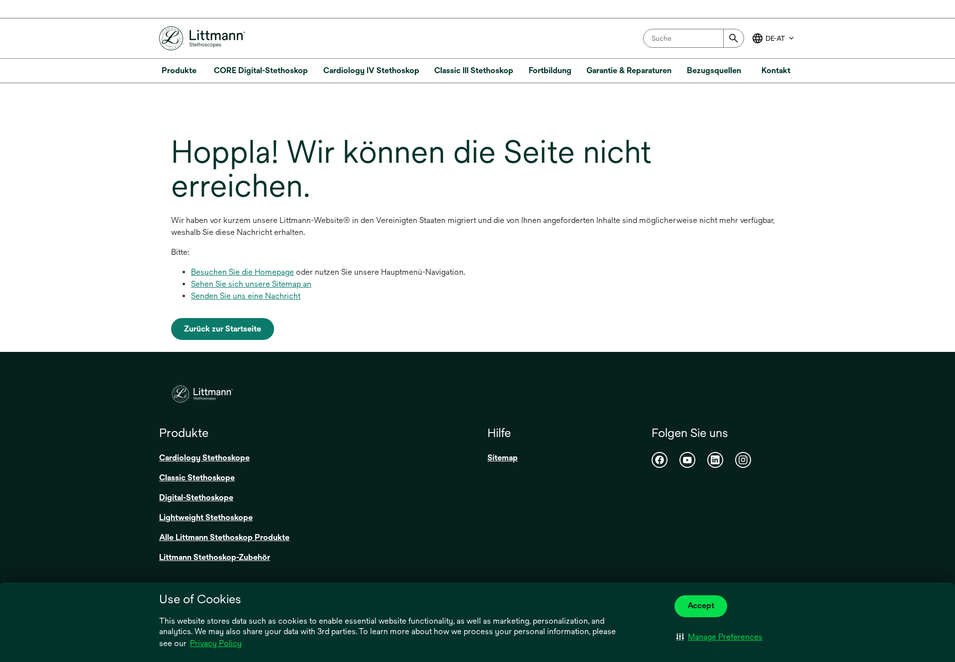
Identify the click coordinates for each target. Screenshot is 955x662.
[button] (719, 637)
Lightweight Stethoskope (206, 517)
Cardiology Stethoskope (204, 457)
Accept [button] (700, 605)
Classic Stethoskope (197, 477)
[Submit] (734, 38)
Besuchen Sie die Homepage (242, 272)
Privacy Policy (216, 643)
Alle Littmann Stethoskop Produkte (224, 537)
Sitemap (502, 457)
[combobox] (694, 38)
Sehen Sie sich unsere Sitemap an (251, 284)
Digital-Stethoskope (196, 497)
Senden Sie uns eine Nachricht (245, 296)
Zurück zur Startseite (222, 328)
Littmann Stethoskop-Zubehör (214, 557)
